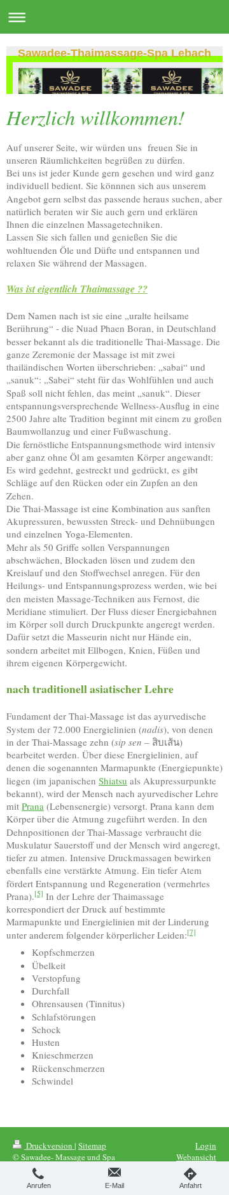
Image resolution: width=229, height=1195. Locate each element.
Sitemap (92, 1145)
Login (205, 1145)
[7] (191, 932)
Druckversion (49, 1145)
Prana (33, 806)
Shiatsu (113, 780)
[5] (38, 893)
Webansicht (196, 1157)
